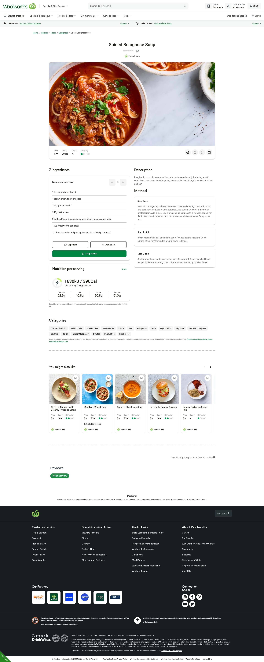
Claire (121, 328)
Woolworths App (140, 571)
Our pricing (137, 554)
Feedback (36, 538)
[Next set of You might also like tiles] (210, 367)
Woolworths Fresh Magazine (146, 565)
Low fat (96, 334)
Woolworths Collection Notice (172, 659)
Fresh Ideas (134, 56)
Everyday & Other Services (54, 6)
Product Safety (39, 543)
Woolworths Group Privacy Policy (115, 659)
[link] (132, 51)
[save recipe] (202, 152)
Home (35, 33)
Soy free (54, 334)
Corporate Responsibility (194, 565)
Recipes (44, 33)
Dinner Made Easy (81, 334)
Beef (130, 328)
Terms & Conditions (193, 659)
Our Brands (187, 538)
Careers (185, 532)
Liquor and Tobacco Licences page (164, 646)
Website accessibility (150, 622)
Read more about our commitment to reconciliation (59, 624)
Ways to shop (109, 16)
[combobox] (138, 6)
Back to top (222, 513)
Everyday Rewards (141, 538)
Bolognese (63, 33)
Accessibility (207, 659)
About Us (186, 571)
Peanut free (109, 334)
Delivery (86, 543)
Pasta (53, 33)
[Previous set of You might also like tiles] (204, 367)
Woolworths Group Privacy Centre (198, 543)
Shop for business (235, 16)
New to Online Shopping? (94, 554)
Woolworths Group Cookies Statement (144, 659)
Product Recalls (39, 549)
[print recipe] (188, 152)
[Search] (185, 6)
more (124, 269)
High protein (165, 328)
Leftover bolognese (197, 328)
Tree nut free (92, 328)
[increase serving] (123, 182)
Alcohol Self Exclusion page (171, 651)
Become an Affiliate (191, 560)
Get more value (88, 16)
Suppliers (186, 554)
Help (126, 16)
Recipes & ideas (65, 16)
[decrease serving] (112, 182)
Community (187, 549)
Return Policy (38, 554)
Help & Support (39, 532)
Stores (258, 16)
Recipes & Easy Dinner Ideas (145, 543)
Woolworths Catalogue (143, 549)
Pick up (85, 538)
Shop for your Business (93, 560)
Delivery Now (88, 549)
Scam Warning (39, 560)
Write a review (61, 476)
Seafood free (76, 328)
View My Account (90, 532)
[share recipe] (195, 152)
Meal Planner (138, 560)
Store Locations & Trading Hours (147, 532)
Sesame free (108, 328)
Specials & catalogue (40, 16)
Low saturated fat (58, 328)
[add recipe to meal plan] (209, 152)
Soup (153, 328)
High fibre (180, 328)
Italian (65, 334)
